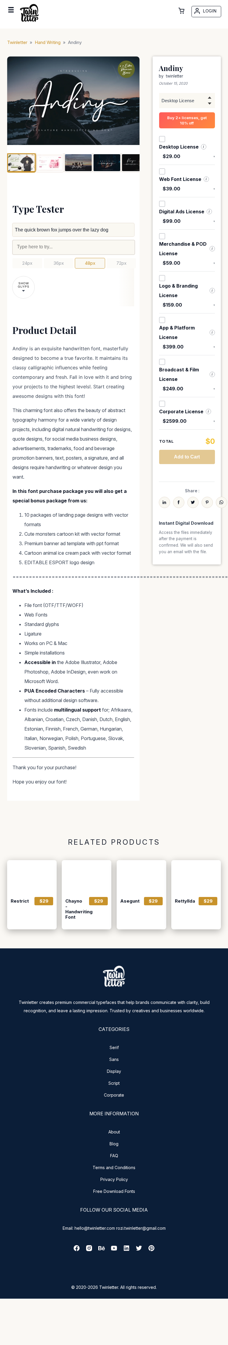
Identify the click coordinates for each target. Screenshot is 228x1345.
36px (58, 263)
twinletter (174, 76)
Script (114, 1083)
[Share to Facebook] (178, 502)
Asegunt (129, 901)
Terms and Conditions (114, 1167)
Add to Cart (187, 456)
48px (90, 263)
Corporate (114, 1095)
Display (114, 1071)
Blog (114, 1143)
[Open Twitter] (138, 1250)
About (114, 1131)
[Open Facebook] (76, 1250)
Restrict (20, 901)
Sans (114, 1059)
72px (121, 263)
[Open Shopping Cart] (181, 10)
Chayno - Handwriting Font (74, 909)
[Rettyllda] (196, 876)
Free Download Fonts (114, 1191)
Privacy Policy (114, 1179)
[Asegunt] (141, 876)
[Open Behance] (101, 1250)
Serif (114, 1047)
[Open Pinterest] (151, 1250)
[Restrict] (32, 876)
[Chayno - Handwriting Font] (86, 876)
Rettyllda (184, 901)
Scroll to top (222, 1339)
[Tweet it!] (193, 502)
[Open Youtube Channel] (114, 1250)
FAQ (114, 1155)
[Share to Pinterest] (207, 502)
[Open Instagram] (89, 1250)
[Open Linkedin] (126, 1250)
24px (27, 263)
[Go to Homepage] (29, 23)
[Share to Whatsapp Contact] (221, 502)
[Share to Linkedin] (164, 502)
